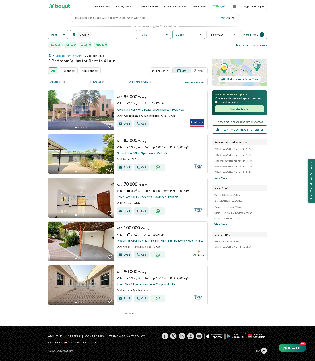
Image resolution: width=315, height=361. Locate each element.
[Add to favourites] (109, 126)
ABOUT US (55, 336)
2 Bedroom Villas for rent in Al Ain (233, 149)
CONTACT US (94, 336)
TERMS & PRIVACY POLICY (127, 336)
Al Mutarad (95, 81)
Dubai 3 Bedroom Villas (227, 195)
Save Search (259, 44)
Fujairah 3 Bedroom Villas (228, 218)
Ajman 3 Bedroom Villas (227, 207)
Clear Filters (242, 44)
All (53, 70)
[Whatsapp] (157, 167)
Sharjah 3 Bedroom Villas (228, 201)
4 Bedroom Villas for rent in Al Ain (233, 154)
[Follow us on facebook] (165, 336)
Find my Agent (102, 6)
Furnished (68, 70)
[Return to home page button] (59, 6)
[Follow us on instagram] (190, 336)
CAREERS (74, 336)
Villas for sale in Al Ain (226, 241)
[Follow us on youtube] (199, 336)
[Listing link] (127, 110)
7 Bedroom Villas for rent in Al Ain (233, 172)
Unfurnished (90, 70)
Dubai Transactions (175, 6)
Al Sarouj (55, 81)
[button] (58, 35)
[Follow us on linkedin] (182, 336)
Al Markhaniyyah (138, 81)
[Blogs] (219, 6)
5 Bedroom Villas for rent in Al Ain (233, 160)
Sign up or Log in (254, 6)
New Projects (200, 6)
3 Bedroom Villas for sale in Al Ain (233, 247)
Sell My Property (125, 6)
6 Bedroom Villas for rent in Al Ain (233, 166)
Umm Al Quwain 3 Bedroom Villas (233, 212)
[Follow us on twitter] (173, 336)
